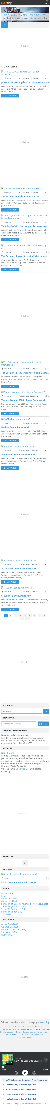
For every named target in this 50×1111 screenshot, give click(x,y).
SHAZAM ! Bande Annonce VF (16, 595)
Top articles (33, 1029)
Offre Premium (10, 1035)
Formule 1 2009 (9, 901)
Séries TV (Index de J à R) (13, 909)
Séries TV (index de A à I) (13, 906)
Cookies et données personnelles (31, 1035)
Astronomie (7, 893)
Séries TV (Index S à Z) (12, 911)
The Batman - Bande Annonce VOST (20, 196)
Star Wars (6, 914)
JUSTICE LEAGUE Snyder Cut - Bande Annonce (25, 82)
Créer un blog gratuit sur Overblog (14, 1029)
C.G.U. (18, 1032)
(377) (8, 934)
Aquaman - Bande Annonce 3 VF (18, 454)
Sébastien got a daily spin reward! (19, 882)
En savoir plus (10, 96)
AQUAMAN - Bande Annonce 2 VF (18, 568)
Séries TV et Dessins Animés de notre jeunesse (24, 903)
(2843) (10, 924)
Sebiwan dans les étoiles (25, 15)
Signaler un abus (6, 1032)
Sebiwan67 (22, 768)
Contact (44, 1029)
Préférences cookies (24, 1037)
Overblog (44, 1022)
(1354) (13, 929)
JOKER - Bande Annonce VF (15, 427)
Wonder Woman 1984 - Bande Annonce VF (23, 400)
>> (27, 619)
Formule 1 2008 (9, 898)
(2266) (10, 926)
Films (4, 895)
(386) (9, 932)
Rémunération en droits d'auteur (35, 1032)
